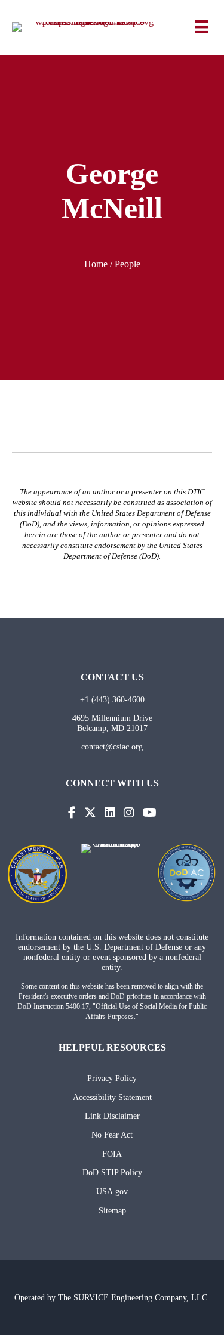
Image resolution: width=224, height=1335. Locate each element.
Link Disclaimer (112, 1115)
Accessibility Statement (112, 1097)
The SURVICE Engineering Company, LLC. (134, 1297)
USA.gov (112, 1191)
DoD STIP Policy (112, 1172)
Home (96, 264)
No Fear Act (112, 1134)
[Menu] (201, 27)
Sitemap (112, 1210)
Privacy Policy (112, 1078)
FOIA (112, 1154)
